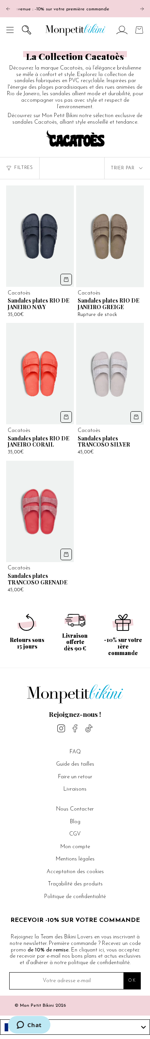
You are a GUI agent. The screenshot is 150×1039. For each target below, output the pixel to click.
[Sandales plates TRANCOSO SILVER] (110, 374)
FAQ (75, 752)
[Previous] (8, 9)
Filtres (23, 167)
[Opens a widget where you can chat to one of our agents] (29, 1025)
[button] (26, 29)
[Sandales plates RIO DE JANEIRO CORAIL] (40, 373)
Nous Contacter (75, 809)
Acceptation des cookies (75, 872)
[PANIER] (139, 29)
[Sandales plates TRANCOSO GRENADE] (40, 511)
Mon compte (75, 847)
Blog (75, 822)
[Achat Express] (66, 279)
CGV (75, 834)
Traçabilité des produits (75, 884)
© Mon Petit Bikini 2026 (40, 1005)
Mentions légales (75, 859)
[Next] (142, 9)
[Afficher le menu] (10, 29)
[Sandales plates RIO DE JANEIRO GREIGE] (110, 236)
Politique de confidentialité (75, 897)
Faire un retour (75, 777)
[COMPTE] (122, 29)
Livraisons (75, 789)
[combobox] (75, 1027)
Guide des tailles (75, 764)
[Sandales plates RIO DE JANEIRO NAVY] (40, 236)
